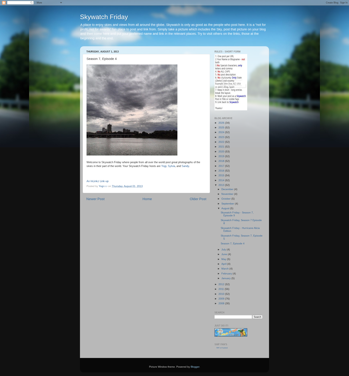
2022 (221, 142)
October (226, 198)
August (225, 208)
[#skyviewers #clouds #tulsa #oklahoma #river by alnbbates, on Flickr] (132, 154)
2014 (221, 180)
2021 (221, 146)
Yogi (163, 166)
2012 (221, 284)
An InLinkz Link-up (98, 181)
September (228, 203)
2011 (221, 289)
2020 (221, 151)
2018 (221, 161)
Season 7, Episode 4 (232, 243)
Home (147, 199)
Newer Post (95, 199)
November (227, 194)
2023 (221, 137)
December (227, 189)
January (226, 278)
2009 (221, 298)
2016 (221, 170)
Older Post (198, 199)
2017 (221, 166)
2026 (221, 122)
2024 (221, 132)
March (225, 268)
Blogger (195, 366)
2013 (221, 185)
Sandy (185, 166)
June (224, 254)
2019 (221, 156)
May (224, 259)
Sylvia (171, 166)
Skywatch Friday (104, 17)
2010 (221, 294)
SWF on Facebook (222, 348)
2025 (221, 127)
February (227, 273)
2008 (221, 303)
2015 (221, 175)
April (224, 264)
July (224, 249)
